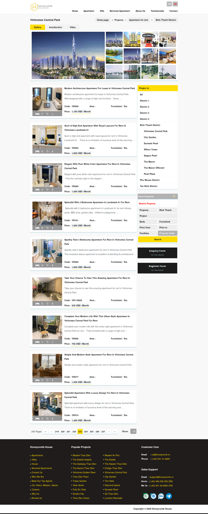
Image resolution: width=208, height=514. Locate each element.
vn (169, 4)
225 (91, 431)
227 (103, 431)
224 (86, 431)
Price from (145, 227)
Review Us (37, 498)
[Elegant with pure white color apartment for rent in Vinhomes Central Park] (47, 186)
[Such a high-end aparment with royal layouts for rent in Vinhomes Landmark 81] (47, 147)
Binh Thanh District (166, 19)
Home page (103, 19)
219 (57, 431)
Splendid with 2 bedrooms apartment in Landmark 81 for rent (97, 202)
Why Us (35, 493)
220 (63, 431)
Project (143, 215)
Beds (142, 221)
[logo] (41, 10)
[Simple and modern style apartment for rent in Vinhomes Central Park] (47, 376)
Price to (163, 227)
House (35, 463)
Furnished (164, 221)
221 (68, 431)
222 (74, 431)
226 (97, 431)
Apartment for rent (138, 19)
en (175, 4)
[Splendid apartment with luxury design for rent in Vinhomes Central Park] (47, 414)
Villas (34, 459)
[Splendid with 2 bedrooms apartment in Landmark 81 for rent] (47, 224)
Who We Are (38, 476)
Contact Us (37, 472)
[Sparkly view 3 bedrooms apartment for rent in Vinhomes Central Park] (47, 261)
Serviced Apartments (42, 468)
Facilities (144, 233)
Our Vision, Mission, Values (45, 485)
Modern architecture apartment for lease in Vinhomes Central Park (99, 88)
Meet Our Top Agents (42, 480)
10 (134, 431)
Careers (35, 489)
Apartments (37, 455)
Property (144, 210)
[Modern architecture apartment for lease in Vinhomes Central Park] (47, 110)
